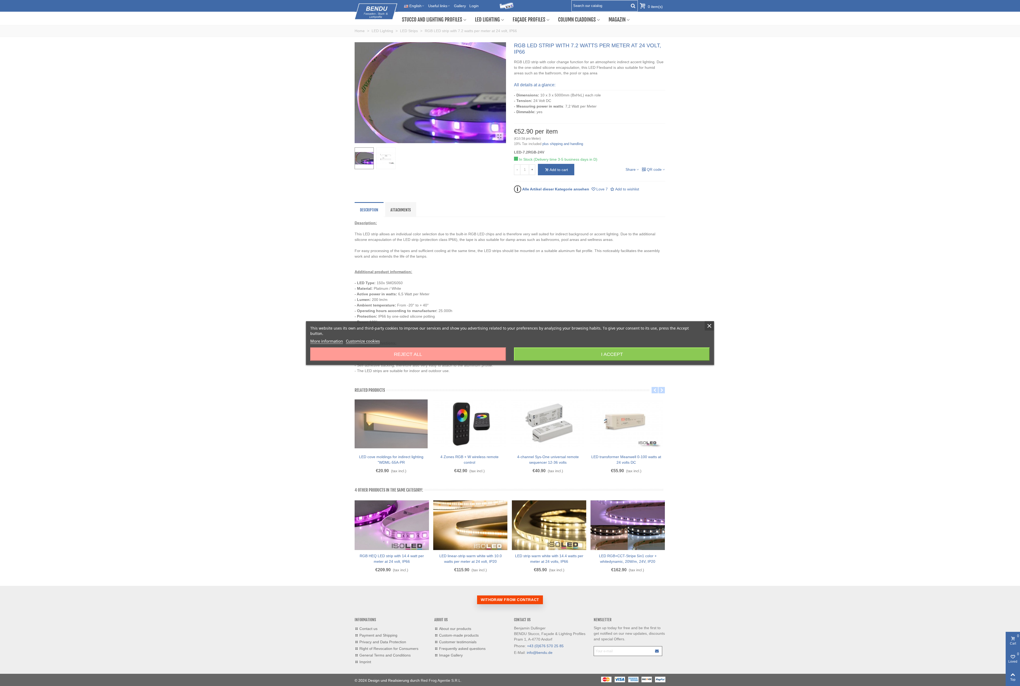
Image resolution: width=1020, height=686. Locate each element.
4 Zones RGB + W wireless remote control (469, 460)
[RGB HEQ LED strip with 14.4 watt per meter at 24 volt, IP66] (392, 525)
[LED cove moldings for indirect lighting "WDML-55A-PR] (391, 424)
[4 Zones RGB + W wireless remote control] (469, 424)
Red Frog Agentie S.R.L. (441, 680)
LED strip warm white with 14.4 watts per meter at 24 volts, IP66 (549, 559)
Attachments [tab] (400, 210)
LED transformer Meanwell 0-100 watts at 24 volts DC (626, 460)
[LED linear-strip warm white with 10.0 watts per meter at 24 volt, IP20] (470, 525)
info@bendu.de (539, 652)
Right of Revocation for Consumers (388, 648)
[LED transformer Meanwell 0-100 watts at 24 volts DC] (626, 424)
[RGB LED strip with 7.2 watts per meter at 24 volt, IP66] (499, 136)
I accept (612, 354)
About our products (455, 629)
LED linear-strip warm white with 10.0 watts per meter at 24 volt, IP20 (470, 559)
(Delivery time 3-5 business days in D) (565, 159)
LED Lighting (487, 19)
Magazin (617, 19)
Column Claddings (577, 19)
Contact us (368, 629)
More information (326, 340)
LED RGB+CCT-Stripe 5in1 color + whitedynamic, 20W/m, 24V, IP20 (628, 559)
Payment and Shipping (378, 635)
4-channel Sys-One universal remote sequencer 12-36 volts (548, 460)
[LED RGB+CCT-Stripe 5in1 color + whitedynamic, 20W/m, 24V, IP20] (627, 525)
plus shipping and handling (562, 144)
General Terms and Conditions (385, 655)
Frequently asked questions (462, 648)
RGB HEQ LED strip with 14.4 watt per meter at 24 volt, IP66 (392, 559)
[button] (655, 390)
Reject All (408, 354)
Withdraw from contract (510, 600)
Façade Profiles (529, 19)
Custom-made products (459, 635)
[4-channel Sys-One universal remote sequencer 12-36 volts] (547, 424)
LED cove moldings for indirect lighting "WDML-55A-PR (391, 460)
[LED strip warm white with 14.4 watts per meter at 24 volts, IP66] (549, 525)
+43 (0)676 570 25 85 (545, 646)
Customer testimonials (458, 642)
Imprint (365, 662)
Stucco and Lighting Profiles (432, 19)
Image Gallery (451, 655)
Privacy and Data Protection (382, 642)
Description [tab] (369, 210)
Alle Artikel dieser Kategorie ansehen (553, 189)
